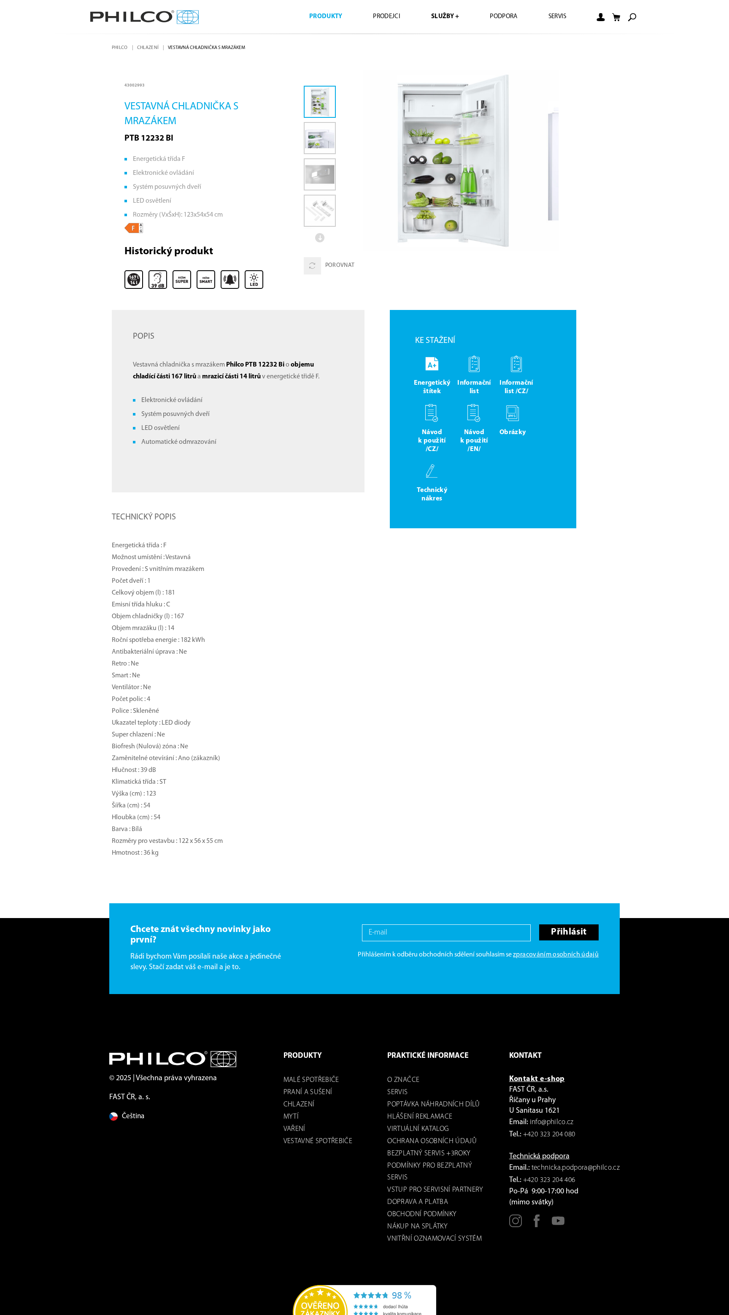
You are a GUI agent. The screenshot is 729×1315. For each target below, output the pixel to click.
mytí (291, 1116)
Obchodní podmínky (421, 1214)
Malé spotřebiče (311, 1080)
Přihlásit (568, 932)
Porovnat (340, 266)
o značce (403, 1080)
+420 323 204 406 (549, 1180)
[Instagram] (515, 1224)
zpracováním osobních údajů (556, 954)
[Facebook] (536, 1224)
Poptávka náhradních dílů (433, 1104)
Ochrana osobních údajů (431, 1141)
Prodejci (377, 17)
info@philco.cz (552, 1122)
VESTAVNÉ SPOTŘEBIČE (318, 1141)
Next (320, 237)
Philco (120, 47)
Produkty (313, 17)
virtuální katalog (418, 1129)
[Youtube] (558, 1224)
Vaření (294, 1129)
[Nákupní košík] (616, 17)
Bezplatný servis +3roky (428, 1153)
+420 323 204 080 (549, 1134)
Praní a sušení (308, 1092)
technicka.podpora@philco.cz (576, 1167)
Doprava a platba (417, 1202)
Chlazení (149, 47)
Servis (556, 17)
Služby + (438, 17)
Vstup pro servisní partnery (435, 1189)
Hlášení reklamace (419, 1116)
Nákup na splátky (417, 1226)
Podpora (499, 17)
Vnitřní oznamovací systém (434, 1238)
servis (397, 1092)
